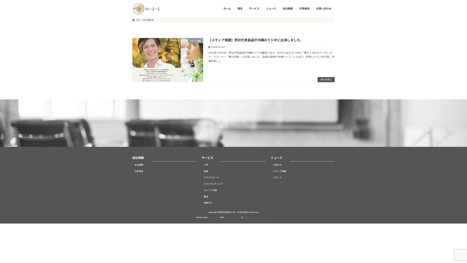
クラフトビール (211, 177)
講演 (206, 196)
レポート (277, 177)
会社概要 (138, 164)
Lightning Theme (232, 217)
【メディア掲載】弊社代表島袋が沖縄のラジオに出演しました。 (255, 40)
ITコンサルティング (213, 183)
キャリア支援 (210, 190)
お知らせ (277, 164)
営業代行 (208, 202)
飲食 (206, 171)
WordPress (213, 217)
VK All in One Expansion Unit (257, 217)
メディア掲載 (279, 171)
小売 (206, 164)
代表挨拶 (138, 171)
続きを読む (326, 79)
